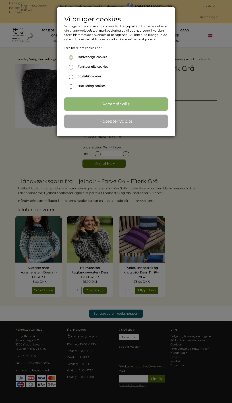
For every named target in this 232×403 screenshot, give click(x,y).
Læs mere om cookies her (83, 48)
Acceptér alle (116, 104)
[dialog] (116, 201)
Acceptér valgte (116, 121)
